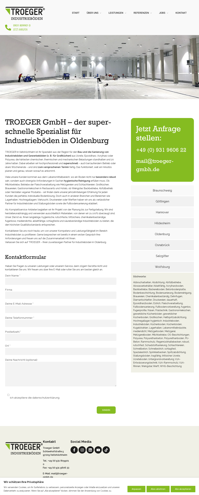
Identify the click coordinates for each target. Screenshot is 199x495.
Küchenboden (157, 324)
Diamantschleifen (142, 299)
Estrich (157, 303)
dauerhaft (172, 299)
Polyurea (138, 338)
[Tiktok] (106, 450)
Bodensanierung (164, 292)
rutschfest (138, 345)
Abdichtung (158, 282)
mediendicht (140, 331)
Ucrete (176, 355)
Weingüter (146, 366)
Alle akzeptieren (183, 489)
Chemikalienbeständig (157, 296)
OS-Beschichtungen (178, 334)
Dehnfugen (176, 296)
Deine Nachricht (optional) (21, 359)
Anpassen (136, 489)
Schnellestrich (155, 348)
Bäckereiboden (156, 289)
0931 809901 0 (21, 26)
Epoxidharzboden (142, 303)
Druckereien (159, 299)
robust (185, 341)
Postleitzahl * (13, 331)
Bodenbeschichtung (144, 292)
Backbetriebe (140, 289)
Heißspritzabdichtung (174, 317)
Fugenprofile (140, 310)
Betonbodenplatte (176, 289)
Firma (8, 289)
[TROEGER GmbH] (25, 13)
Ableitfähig (159, 285)
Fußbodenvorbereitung (167, 306)
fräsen (151, 310)
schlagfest (170, 348)
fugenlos (186, 306)
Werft (156, 366)
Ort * (7, 345)
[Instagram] (82, 450)
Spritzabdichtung (176, 352)
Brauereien (139, 296)
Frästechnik (161, 310)
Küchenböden (174, 324)
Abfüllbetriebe (173, 282)
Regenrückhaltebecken (168, 341)
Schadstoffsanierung (156, 345)
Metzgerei (170, 331)
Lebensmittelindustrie (174, 327)
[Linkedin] (90, 450)
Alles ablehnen (158, 489)
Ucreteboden (140, 359)
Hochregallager (141, 320)
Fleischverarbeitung (172, 303)
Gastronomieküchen (179, 310)
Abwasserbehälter (142, 285)
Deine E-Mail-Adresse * (19, 303)
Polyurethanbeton (153, 338)
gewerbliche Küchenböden (147, 313)
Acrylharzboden (174, 285)
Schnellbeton (140, 348)
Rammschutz (148, 341)
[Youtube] (98, 450)
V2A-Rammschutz (168, 362)
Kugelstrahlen (140, 327)
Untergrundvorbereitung (161, 359)
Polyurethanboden (174, 338)
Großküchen (155, 317)
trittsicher (167, 355)
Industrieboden (171, 320)
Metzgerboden (156, 331)
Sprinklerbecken (157, 352)
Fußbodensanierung (143, 306)
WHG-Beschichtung (171, 366)
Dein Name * (12, 275)
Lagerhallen (155, 327)
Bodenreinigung (182, 292)
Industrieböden (141, 324)
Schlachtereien (176, 345)
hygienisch (156, 320)
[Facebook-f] (74, 450)
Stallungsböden (141, 355)
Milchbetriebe (159, 334)
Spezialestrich (140, 352)
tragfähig (156, 355)
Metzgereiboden (142, 334)
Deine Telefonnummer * (19, 317)
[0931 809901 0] (8, 28)
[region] (99, 486)
